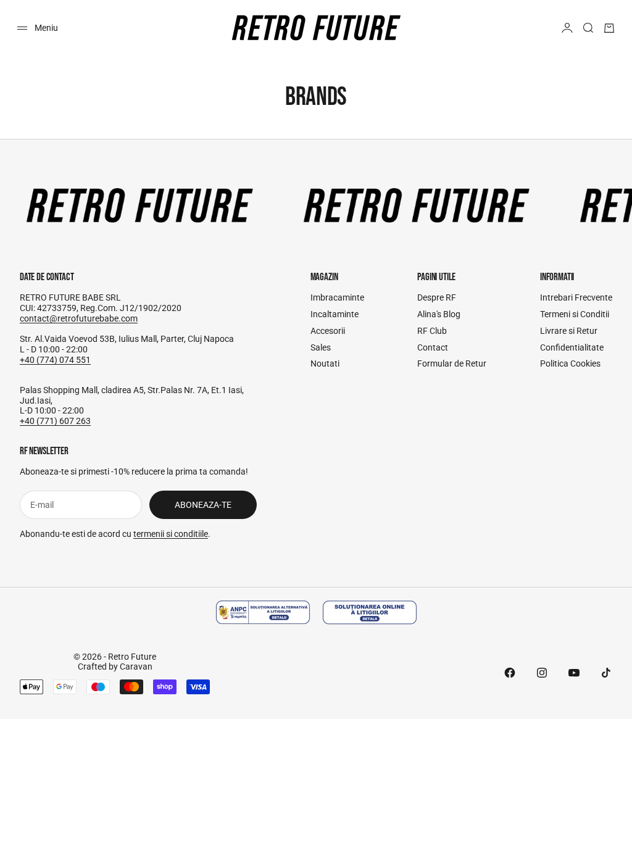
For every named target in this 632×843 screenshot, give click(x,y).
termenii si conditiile (170, 534)
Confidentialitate (572, 347)
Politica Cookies (570, 363)
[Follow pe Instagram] (542, 673)
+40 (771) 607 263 (55, 421)
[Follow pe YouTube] (574, 673)
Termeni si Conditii (574, 314)
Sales (320, 347)
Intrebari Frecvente (576, 297)
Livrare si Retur (568, 331)
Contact (432, 347)
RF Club (432, 331)
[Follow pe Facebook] (510, 673)
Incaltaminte (334, 314)
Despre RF (436, 297)
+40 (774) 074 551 (55, 360)
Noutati (324, 363)
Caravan (136, 666)
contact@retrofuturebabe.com (79, 318)
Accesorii (327, 331)
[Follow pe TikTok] (606, 673)
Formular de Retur (451, 363)
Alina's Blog (438, 314)
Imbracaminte (337, 297)
